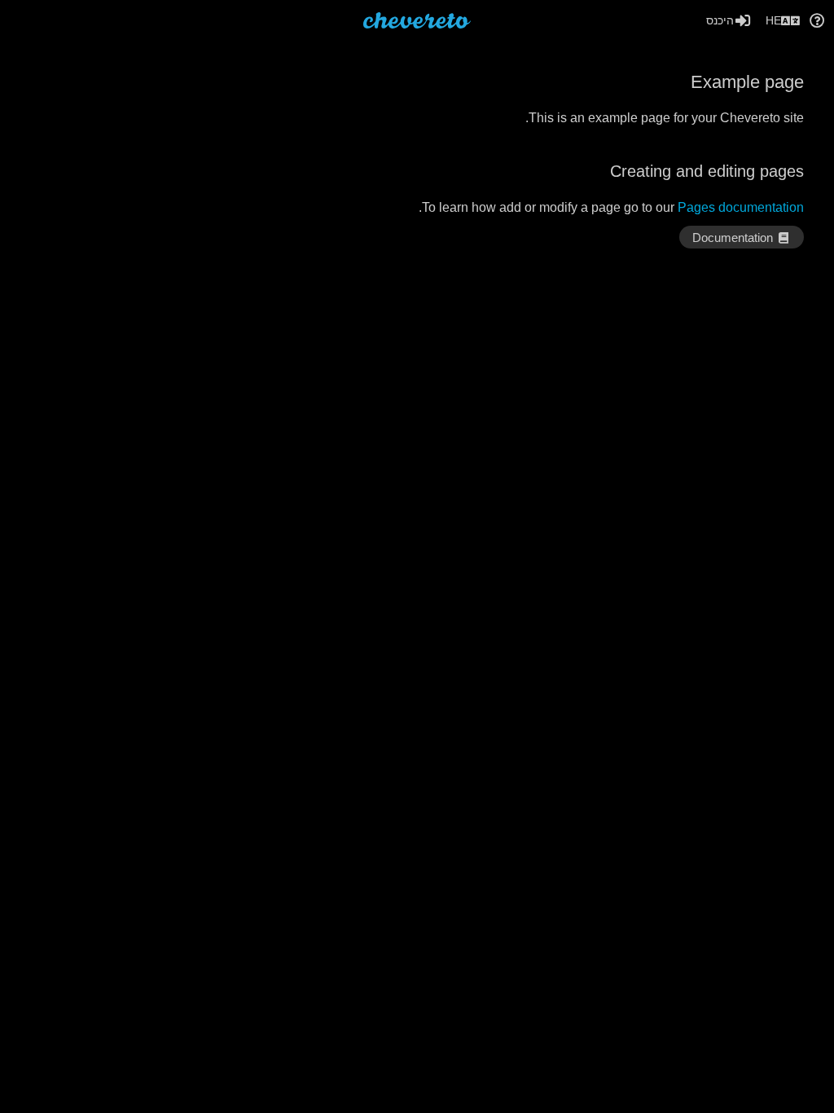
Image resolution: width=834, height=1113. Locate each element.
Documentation (734, 237)
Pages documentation (741, 207)
